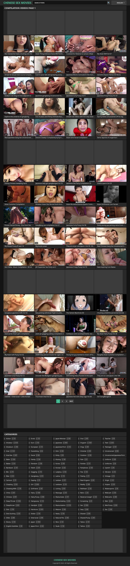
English (120, 3)
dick (10, 509)
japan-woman (63, 439)
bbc (10, 472)
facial (35, 455)
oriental (85, 451)
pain (83, 459)
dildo (10, 518)
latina (60, 476)
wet (108, 501)
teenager (110, 447)
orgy (84, 447)
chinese (11, 497)
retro (84, 493)
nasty (60, 514)
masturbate (62, 497)
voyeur (110, 484)
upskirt (109, 468)
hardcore (37, 509)
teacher (110, 439)
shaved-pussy (87, 518)
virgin (109, 480)
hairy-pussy (37, 497)
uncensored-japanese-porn (115, 455)
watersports (111, 489)
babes (10, 464)
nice (59, 522)
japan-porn (37, 526)
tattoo (85, 526)
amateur (12, 443)
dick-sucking (13, 514)
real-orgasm (87, 480)
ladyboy (61, 472)
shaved (85, 514)
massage (61, 493)
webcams (111, 497)
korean (60, 468)
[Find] (108, 2)
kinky (59, 455)
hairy (35, 493)
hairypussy (37, 501)
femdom (36, 464)
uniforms (110, 464)
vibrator (110, 472)
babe (10, 459)
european (37, 447)
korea (60, 464)
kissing (60, 459)
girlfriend (37, 489)
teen (109, 443)
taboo (84, 522)
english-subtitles (14, 526)
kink (59, 451)
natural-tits (62, 518)
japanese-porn (63, 447)
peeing (84, 476)
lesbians (61, 484)
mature (61, 509)
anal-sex (11, 455)
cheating (11, 484)
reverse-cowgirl (88, 497)
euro (35, 443)
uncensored (111, 451)
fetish (35, 468)
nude (60, 526)
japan (35, 522)
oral (84, 439)
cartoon (11, 480)
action (10, 439)
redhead (85, 489)
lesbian (61, 480)
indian (35, 514)
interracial (37, 518)
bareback (12, 468)
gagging (36, 472)
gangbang (37, 476)
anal (10, 451)
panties (85, 464)
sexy (84, 509)
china (10, 493)
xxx (108, 509)
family (35, 459)
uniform (110, 459)
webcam (110, 493)
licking (60, 489)
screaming (86, 501)
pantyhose (86, 468)
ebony (10, 522)
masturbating (63, 501)
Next (71, 401)
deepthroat (12, 505)
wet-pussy (111, 505)
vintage (109, 476)
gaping (35, 480)
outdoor (85, 455)
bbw (10, 476)
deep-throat (13, 501)
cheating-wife (13, 489)
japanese (61, 443)
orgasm (86, 443)
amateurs (12, 447)
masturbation (63, 505)
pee (84, 472)
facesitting (37, 451)
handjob (36, 505)
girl (35, 484)
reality (85, 484)
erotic (35, 439)
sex (84, 505)
